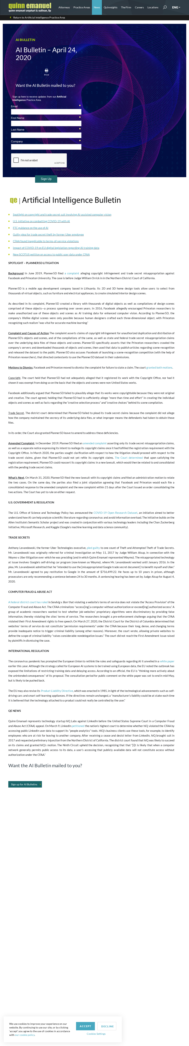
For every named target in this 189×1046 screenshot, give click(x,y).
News (97, 7)
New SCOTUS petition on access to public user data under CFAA (51, 254)
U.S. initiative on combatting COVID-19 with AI (41, 221)
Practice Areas (81, 7)
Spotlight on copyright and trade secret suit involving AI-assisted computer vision (62, 214)
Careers (139, 7)
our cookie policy (25, 1034)
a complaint (72, 273)
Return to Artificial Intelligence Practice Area (39, 17)
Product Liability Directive (57, 690)
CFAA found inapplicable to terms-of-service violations (46, 241)
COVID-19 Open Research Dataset (116, 512)
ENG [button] (175, 7)
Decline (107, 1026)
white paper (167, 661)
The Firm (126, 7)
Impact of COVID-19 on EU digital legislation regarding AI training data (56, 247)
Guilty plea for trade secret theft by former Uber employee (48, 234)
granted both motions (159, 367)
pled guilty (93, 547)
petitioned (78, 726)
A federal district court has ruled (28, 602)
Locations (152, 7)
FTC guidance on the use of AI (30, 227)
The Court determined (129, 457)
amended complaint (95, 443)
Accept (85, 1026)
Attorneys (64, 7)
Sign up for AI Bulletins (24, 784)
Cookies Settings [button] (96, 1033)
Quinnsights (110, 7)
